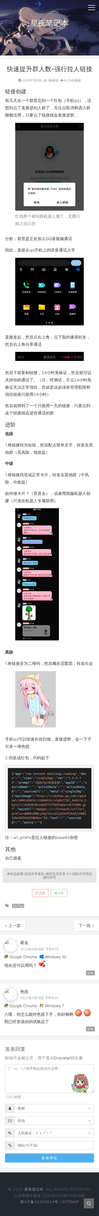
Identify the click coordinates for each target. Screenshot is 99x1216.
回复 (90, 973)
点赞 (41, 893)
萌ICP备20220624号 (39, 1202)
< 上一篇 (13, 925)
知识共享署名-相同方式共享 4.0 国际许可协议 (58, 874)
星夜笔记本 (33, 1189)
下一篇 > (86, 925)
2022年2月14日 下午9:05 (39, 998)
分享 (60, 893)
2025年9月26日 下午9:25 (39, 949)
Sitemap (70, 1202)
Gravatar (62, 1057)
